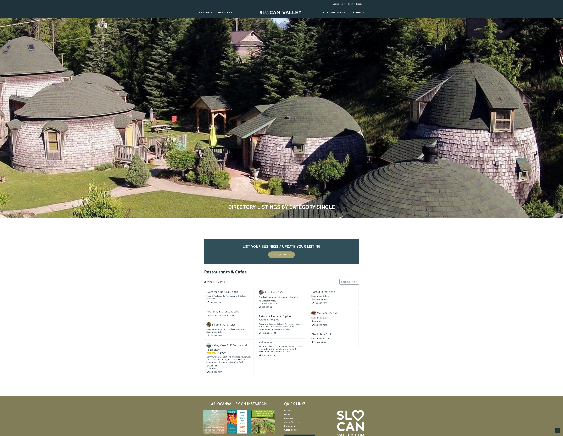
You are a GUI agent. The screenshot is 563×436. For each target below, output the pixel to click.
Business (288, 418)
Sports (209, 359)
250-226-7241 (215, 372)
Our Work (356, 12)
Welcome (204, 12)
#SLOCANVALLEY (225, 403)
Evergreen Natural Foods (222, 292)
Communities (290, 425)
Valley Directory (332, 12)
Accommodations (267, 324)
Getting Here (338, 4)
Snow (285, 326)
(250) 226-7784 (269, 332)
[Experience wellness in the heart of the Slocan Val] (215, 422)
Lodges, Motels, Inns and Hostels (281, 325)
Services (210, 315)
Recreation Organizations (225, 359)
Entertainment (212, 329)
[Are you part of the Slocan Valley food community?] (263, 422)
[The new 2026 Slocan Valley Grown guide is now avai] (239, 422)
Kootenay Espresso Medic (222, 311)
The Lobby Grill (321, 334)
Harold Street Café (323, 292)
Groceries (210, 298)
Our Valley (223, 12)
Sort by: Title (348, 281)
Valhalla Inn (266, 342)
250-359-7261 (268, 307)
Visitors (288, 410)
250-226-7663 (215, 335)
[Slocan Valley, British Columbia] (280, 12)
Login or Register (355, 4)
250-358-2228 (268, 355)
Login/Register (281, 255)
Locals (287, 414)
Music (223, 329)
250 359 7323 (215, 302)
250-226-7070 (320, 325)
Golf (241, 362)
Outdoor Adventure (286, 324)
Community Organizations (218, 356)
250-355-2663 (320, 303)
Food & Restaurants (215, 296)
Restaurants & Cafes (225, 272)
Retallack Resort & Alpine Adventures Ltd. (275, 318)
